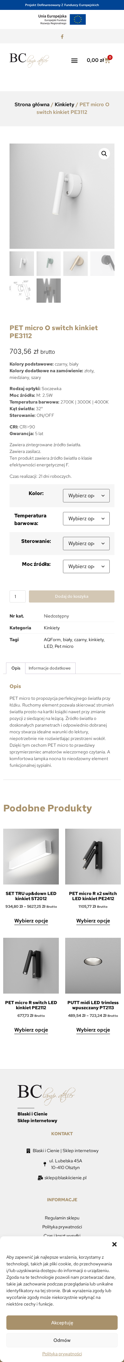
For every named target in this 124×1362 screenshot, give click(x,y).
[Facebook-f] (62, 37)
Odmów (62, 1340)
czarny (80, 639)
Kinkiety (64, 104)
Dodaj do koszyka (71, 596)
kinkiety (96, 639)
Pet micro (64, 646)
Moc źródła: (36, 564)
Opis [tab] (15, 668)
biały (67, 639)
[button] (114, 1244)
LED (48, 646)
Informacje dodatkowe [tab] (50, 668)
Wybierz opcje (31, 920)
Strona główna (32, 104)
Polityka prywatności (62, 1354)
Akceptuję (62, 1323)
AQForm (52, 639)
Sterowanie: (36, 541)
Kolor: (36, 493)
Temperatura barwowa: (30, 519)
